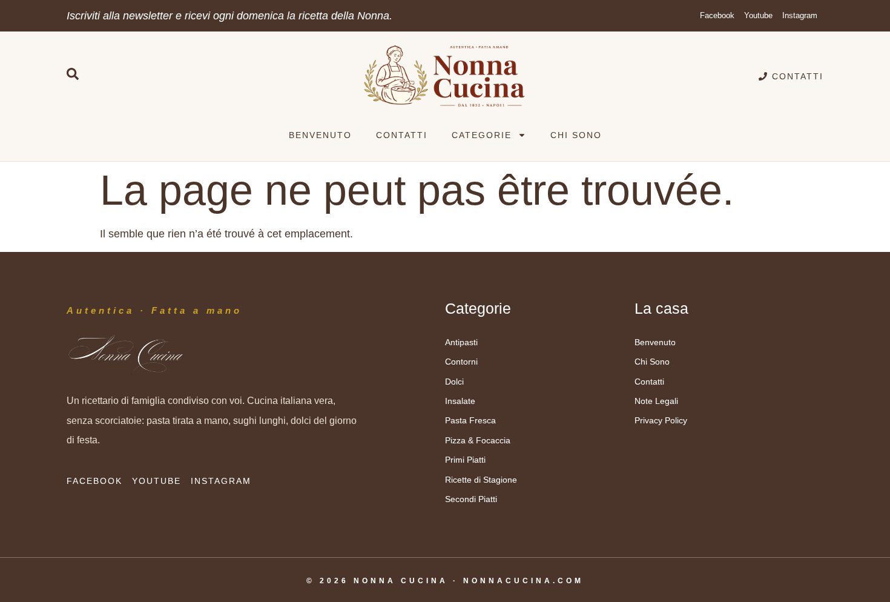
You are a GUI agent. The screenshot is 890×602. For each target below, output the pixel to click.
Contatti (401, 135)
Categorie (482, 135)
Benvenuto (320, 135)
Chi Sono (576, 135)
